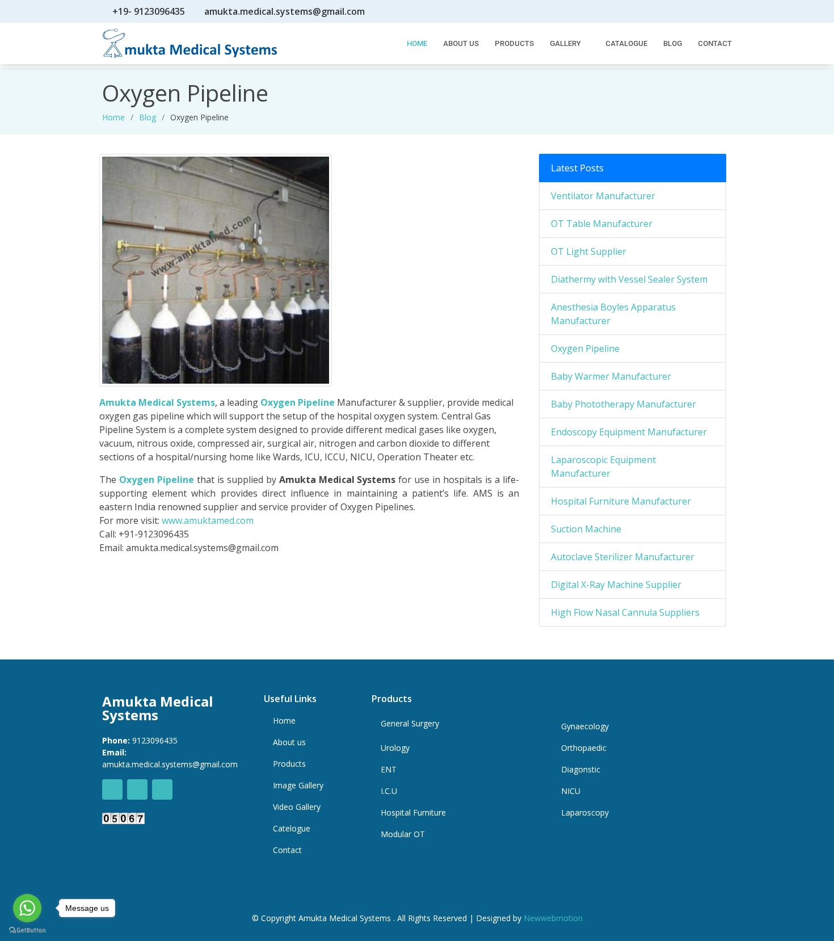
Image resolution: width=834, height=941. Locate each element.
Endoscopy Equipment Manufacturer (629, 432)
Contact (715, 43)
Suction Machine (586, 529)
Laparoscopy (585, 813)
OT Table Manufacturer (601, 223)
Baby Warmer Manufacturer (611, 376)
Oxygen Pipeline (297, 402)
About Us (461, 43)
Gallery (565, 43)
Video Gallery (297, 807)
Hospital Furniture (413, 813)
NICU (570, 791)
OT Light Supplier (588, 251)
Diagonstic (580, 770)
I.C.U (389, 791)
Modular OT (403, 834)
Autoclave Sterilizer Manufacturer (622, 557)
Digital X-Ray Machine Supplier (616, 584)
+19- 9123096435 (148, 11)
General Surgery (410, 724)
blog (147, 117)
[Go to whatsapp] (27, 908)
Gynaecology (585, 726)
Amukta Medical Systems (157, 402)
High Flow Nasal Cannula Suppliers (625, 612)
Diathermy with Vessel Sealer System (629, 279)
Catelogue (291, 829)
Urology (395, 748)
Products (514, 43)
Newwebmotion (553, 918)
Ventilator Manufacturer (603, 196)
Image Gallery (298, 785)
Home (113, 117)
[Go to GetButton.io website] (27, 929)
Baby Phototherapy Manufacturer (623, 404)
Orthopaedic (583, 748)
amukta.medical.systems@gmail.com (284, 11)
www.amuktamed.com (208, 520)
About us (289, 742)
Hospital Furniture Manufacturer (621, 501)
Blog (672, 43)
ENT (389, 770)
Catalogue (626, 43)
